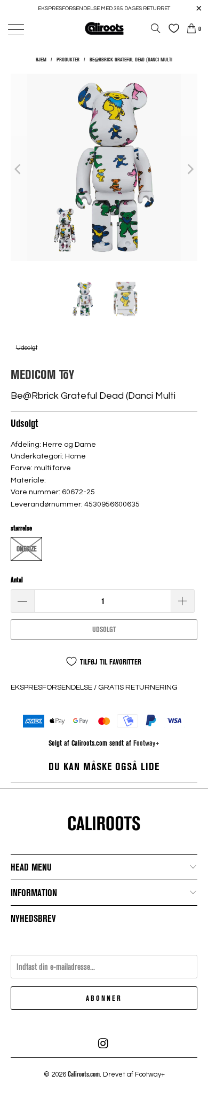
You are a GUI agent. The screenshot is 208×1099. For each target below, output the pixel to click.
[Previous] (18, 169)
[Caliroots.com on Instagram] (103, 1043)
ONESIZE (26, 548)
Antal (17, 579)
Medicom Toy (42, 374)
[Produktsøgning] (156, 28)
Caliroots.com (84, 1074)
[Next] (189, 169)
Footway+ (146, 742)
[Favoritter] (171, 28)
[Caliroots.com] (104, 28)
